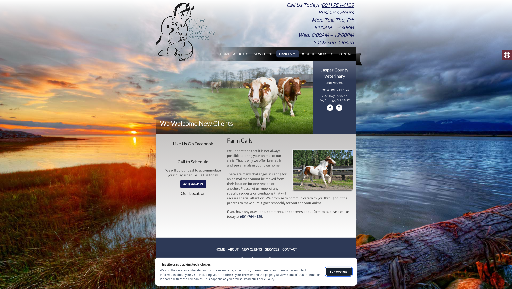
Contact (346, 54)
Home (225, 54)
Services (284, 54)
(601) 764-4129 (337, 4)
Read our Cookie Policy (259, 279)
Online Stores (317, 54)
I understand (339, 271)
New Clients (264, 54)
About (238, 54)
